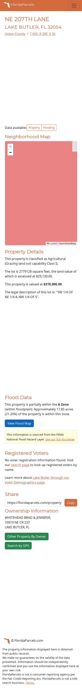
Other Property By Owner (26, 536)
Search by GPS (18, 545)
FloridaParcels (22, 5)
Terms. (30, 683)
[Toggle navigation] (74, 6)
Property (34, 127)
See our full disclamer (59, 439)
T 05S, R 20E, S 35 (42, 34)
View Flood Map (19, 423)
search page (20, 465)
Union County (15, 34)
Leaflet (53, 243)
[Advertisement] (41, 80)
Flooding (49, 127)
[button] (10, 147)
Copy (71, 502)
